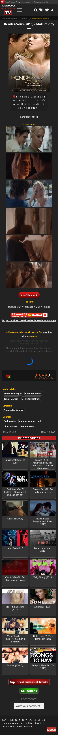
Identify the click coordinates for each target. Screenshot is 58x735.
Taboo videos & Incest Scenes (9, 18)
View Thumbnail (29, 295)
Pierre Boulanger (12, 393)
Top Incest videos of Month (29, 682)
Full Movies (24, 18)
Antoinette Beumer (14, 410)
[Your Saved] (47, 10)
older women (10, 426)
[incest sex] (8, 10)
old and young (27, 421)
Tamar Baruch (11, 399)
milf (39, 421)
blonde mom (27, 426)
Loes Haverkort (33, 393)
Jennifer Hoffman (31, 399)
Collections (29, 691)
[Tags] (41, 10)
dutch (35, 116)
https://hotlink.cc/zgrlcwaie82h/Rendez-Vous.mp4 (29, 320)
